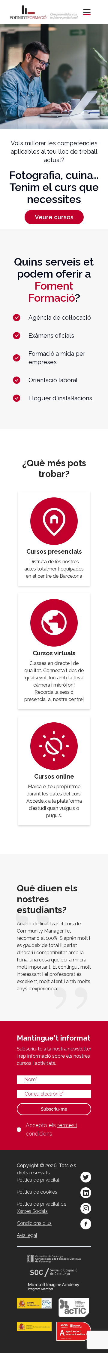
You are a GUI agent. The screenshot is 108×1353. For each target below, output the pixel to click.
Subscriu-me (54, 1109)
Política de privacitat (38, 1180)
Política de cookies (37, 1192)
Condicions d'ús (34, 1223)
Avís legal (27, 1235)
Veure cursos (54, 217)
